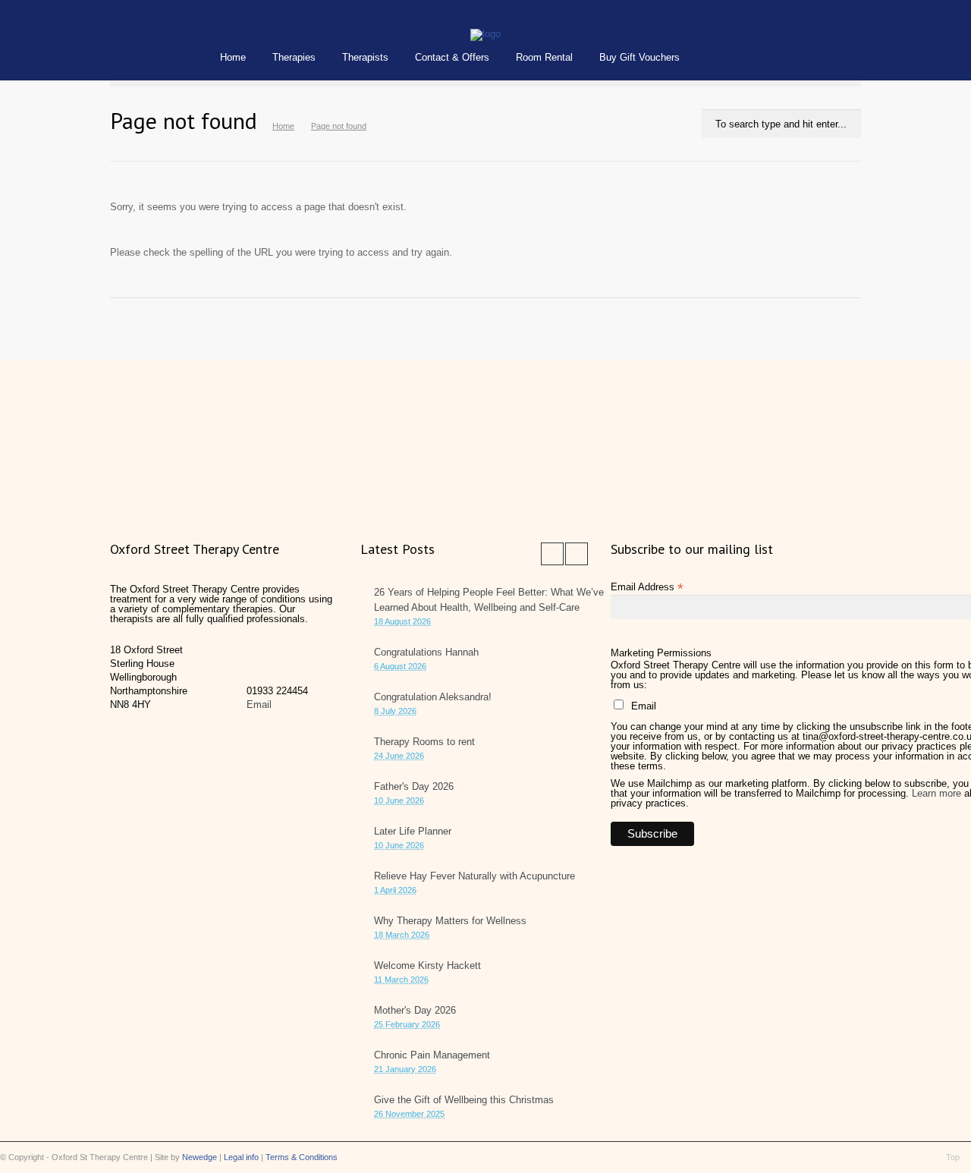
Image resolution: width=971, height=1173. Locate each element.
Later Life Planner (412, 831)
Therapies (294, 57)
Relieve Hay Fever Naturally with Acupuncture (474, 876)
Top (953, 1157)
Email (259, 704)
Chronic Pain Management (432, 1055)
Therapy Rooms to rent (424, 741)
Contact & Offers (452, 57)
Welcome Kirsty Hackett (427, 965)
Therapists (365, 57)
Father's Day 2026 (414, 786)
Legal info (241, 1157)
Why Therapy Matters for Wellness (450, 920)
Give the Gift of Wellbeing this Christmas (464, 1099)
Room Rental (544, 57)
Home (233, 57)
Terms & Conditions (302, 1157)
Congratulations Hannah (426, 652)
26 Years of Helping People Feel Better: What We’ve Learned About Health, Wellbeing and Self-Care (489, 599)
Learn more (936, 793)
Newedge (199, 1157)
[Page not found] (485, 33)
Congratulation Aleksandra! (433, 697)
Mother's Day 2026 (415, 1010)
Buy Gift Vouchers (639, 57)
